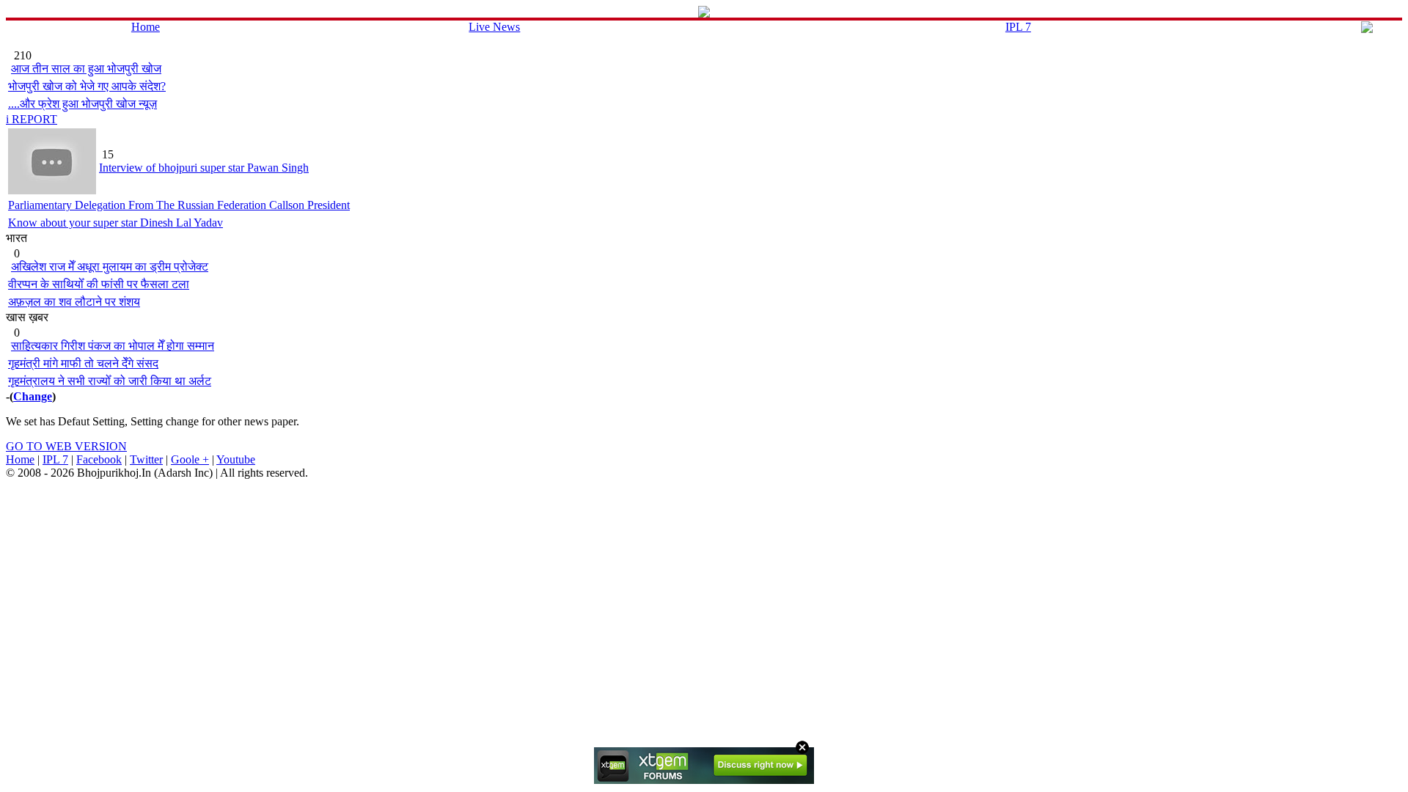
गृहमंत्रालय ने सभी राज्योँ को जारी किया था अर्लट (109, 381)
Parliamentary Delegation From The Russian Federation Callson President (179, 205)
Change (32, 396)
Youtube (235, 459)
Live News (494, 27)
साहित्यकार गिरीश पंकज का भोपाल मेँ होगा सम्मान (112, 346)
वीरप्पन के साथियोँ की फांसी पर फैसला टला (98, 284)
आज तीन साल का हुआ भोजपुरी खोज (86, 68)
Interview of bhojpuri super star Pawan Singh (204, 167)
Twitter (146, 459)
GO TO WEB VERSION (66, 446)
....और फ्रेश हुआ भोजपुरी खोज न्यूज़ (82, 104)
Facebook (99, 459)
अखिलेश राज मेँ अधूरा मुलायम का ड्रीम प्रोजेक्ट (109, 266)
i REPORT (31, 119)
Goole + (190, 459)
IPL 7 (1018, 27)
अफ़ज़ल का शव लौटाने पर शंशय (74, 302)
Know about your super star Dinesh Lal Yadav (115, 222)
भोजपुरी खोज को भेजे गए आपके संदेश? (87, 86)
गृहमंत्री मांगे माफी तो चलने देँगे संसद (83, 363)
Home (145, 27)
